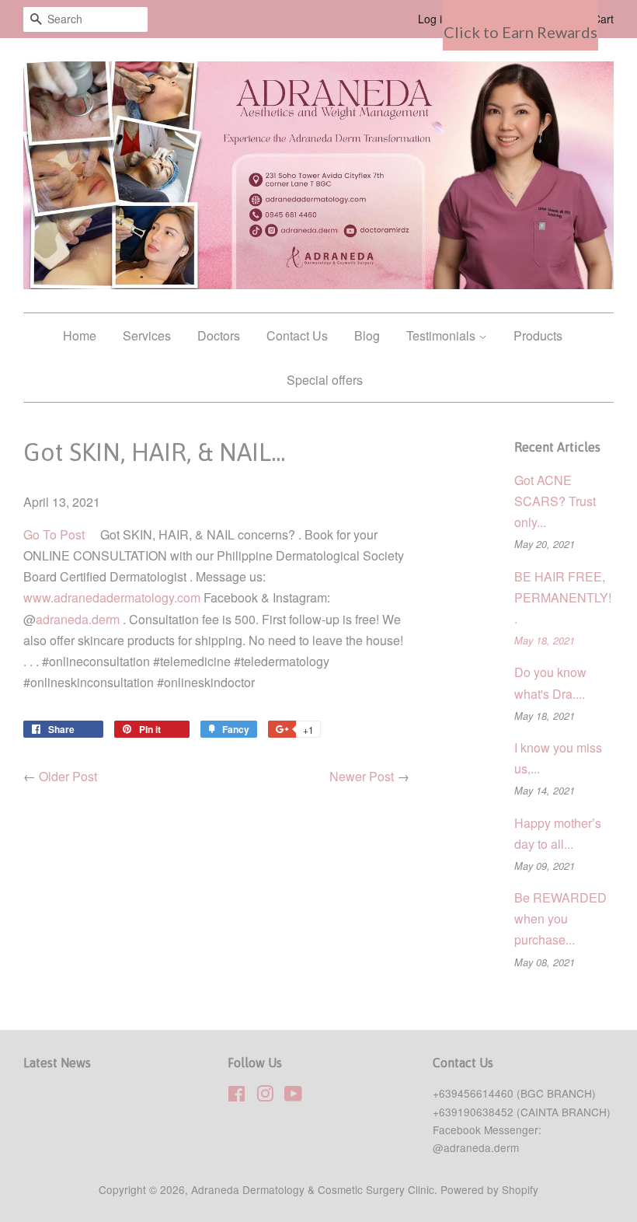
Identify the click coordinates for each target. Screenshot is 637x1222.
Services (147, 335)
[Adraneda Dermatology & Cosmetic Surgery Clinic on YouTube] (293, 1096)
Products (537, 335)
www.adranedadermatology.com (111, 597)
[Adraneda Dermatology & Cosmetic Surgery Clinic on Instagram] (264, 1096)
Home (79, 335)
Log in (433, 18)
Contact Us (297, 335)
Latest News (57, 1063)
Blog (367, 335)
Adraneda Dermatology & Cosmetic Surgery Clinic (312, 1189)
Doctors (218, 335)
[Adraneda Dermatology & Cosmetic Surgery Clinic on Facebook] (236, 1096)
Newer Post (361, 776)
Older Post (68, 776)
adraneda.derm (78, 619)
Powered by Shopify (489, 1189)
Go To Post (54, 534)
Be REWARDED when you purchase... (560, 918)
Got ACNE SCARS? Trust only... (555, 501)
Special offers (325, 380)
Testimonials (442, 335)
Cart (603, 18)
